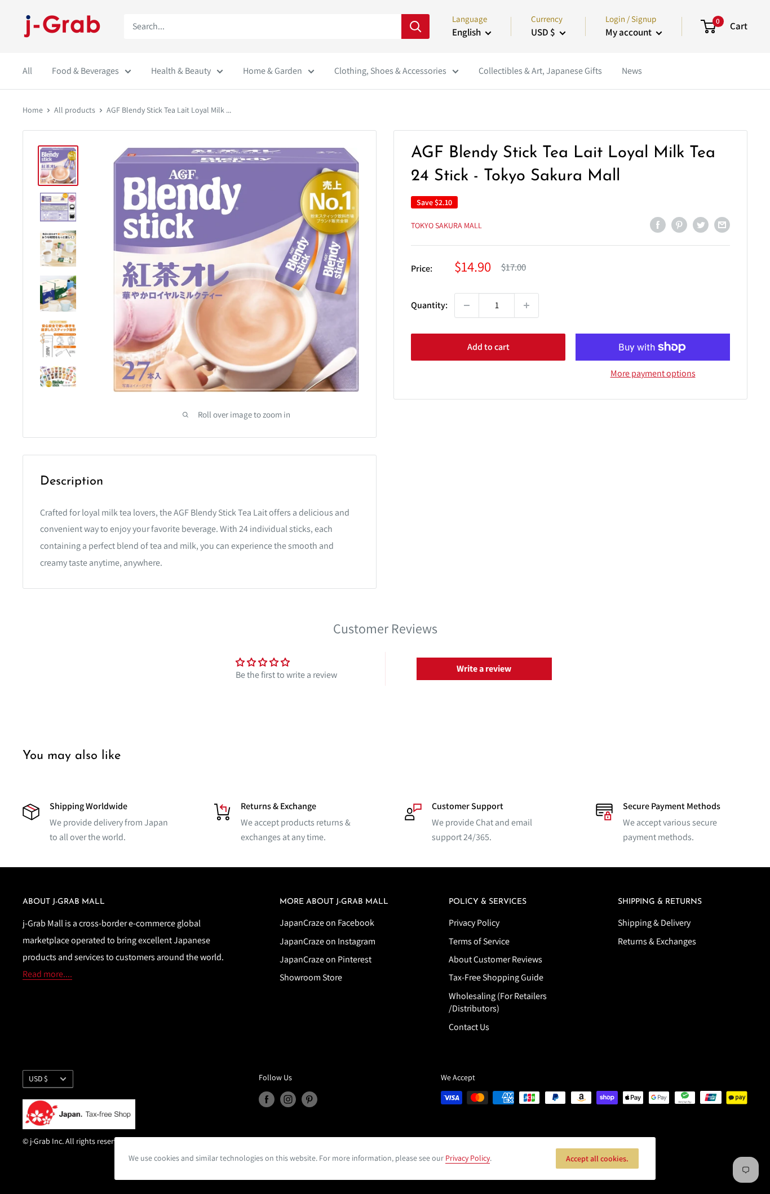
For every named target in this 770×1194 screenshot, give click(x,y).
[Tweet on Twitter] (701, 224)
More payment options (653, 373)
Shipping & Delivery (654, 923)
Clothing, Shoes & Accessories (390, 71)
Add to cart (488, 347)
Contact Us (469, 1027)
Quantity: (429, 305)
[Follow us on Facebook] (267, 1099)
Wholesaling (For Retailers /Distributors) (498, 1002)
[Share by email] (722, 224)
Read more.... (47, 974)
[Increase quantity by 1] (526, 305)
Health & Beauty (181, 71)
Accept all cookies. (597, 1158)
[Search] (415, 26)
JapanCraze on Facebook (327, 923)
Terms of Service (479, 941)
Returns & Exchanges (657, 941)
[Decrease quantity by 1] (467, 305)
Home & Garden (272, 71)
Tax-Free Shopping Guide (496, 977)
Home (33, 110)
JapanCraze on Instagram (327, 941)
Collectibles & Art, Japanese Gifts (540, 71)
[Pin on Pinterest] (679, 224)
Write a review (484, 668)
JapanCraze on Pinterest (325, 959)
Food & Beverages (85, 71)
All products (74, 110)
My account (629, 32)
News (632, 71)
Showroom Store (311, 977)
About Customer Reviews (495, 959)
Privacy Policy (474, 923)
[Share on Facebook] (658, 224)
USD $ (38, 1078)
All (27, 71)
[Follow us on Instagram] (288, 1099)
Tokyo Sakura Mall (446, 225)
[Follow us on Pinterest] (309, 1099)
